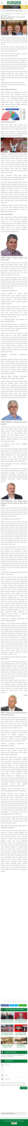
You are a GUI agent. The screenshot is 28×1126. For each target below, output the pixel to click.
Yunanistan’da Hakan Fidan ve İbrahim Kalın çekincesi (21, 1034)
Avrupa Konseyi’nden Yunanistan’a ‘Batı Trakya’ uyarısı (7, 1047)
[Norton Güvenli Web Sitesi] (14, 1123)
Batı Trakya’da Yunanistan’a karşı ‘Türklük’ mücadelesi (21, 1047)
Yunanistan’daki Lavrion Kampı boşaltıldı (13, 10)
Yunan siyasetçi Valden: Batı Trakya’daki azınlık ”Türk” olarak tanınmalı (21, 1022)
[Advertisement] (14, 935)
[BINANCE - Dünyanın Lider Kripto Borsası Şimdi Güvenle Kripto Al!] (14, 8)
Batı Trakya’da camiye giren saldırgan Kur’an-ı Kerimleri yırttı (7, 1034)
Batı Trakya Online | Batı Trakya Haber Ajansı (14, 1121)
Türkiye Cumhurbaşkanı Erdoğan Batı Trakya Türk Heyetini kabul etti (7, 1022)
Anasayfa (2, 13)
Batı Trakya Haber (8, 13)
